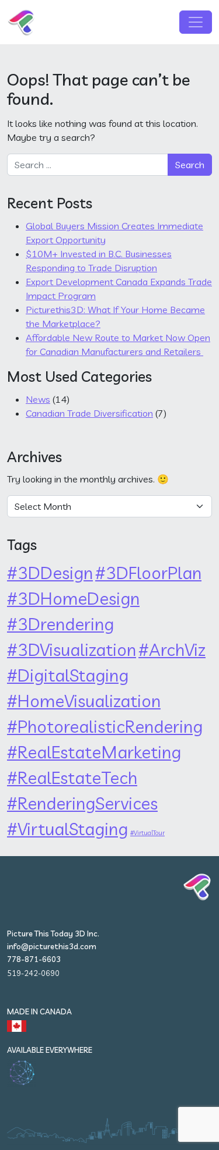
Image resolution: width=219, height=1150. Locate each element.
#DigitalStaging (67, 675)
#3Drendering (60, 623)
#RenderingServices (82, 803)
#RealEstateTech (72, 777)
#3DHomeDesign (73, 598)
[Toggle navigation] (195, 22)
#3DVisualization (71, 649)
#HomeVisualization (84, 700)
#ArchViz (172, 649)
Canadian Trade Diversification (89, 413)
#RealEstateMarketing (94, 751)
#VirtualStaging (67, 828)
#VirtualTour (147, 833)
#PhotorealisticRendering (105, 726)
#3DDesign (50, 572)
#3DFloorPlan (148, 572)
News (38, 399)
